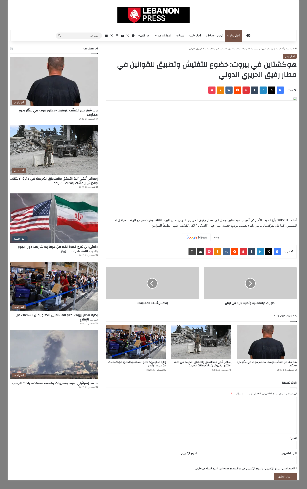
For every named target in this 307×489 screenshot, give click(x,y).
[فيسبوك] (280, 90)
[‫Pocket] (212, 90)
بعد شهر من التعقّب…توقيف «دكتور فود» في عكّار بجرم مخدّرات (267, 364)
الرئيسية (290, 48)
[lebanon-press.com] (153, 15)
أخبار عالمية (195, 35)
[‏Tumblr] (254, 90)
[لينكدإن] (263, 90)
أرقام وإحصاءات (214, 35)
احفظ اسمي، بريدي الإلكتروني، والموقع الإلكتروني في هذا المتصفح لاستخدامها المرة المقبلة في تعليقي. (244, 468)
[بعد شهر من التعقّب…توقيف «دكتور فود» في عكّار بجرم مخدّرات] (267, 342)
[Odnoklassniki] (220, 90)
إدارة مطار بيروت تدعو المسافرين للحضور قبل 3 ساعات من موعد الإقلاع (137, 364)
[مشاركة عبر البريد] (200, 251)
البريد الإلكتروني (288, 453)
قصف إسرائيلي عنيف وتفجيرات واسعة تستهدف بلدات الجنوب (55, 383)
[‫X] (271, 90)
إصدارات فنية (164, 35)
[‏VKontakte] (229, 90)
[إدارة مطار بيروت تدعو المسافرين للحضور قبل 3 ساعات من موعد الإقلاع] (136, 342)
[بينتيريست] (246, 90)
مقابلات (180, 35)
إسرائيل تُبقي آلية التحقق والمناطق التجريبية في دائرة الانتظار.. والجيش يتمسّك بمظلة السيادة (202, 364)
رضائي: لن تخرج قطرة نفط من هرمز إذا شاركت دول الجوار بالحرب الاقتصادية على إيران (58, 249)
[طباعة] (192, 251)
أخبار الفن (145, 35)
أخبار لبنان (235, 35)
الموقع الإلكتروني (189, 453)
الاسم (293, 438)
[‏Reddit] (237, 90)
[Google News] (196, 237)
